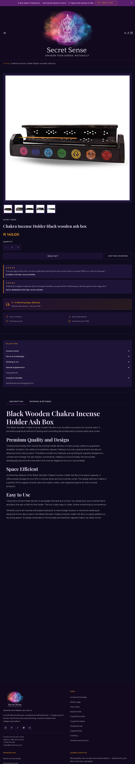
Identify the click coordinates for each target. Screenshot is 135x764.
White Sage (75, 702)
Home (6, 63)
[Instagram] (5, 727)
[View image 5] (51, 209)
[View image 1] (8, 209)
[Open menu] (4, 33)
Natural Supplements (15, 367)
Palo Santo (75, 707)
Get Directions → (106, 3)
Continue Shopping (118, 256)
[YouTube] (29, 727)
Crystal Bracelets (77, 716)
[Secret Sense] (67, 33)
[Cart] (131, 33)
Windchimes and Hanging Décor (20, 383)
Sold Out (53, 256)
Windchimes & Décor (79, 740)
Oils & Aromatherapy (15, 356)
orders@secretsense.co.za (12, 745)
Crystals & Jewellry (14, 378)
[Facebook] (11, 727)
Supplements (76, 731)
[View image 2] (18, 209)
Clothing (74, 735)
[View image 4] (40, 209)
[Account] (128, 33)
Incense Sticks (12, 351)
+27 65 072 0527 (9, 742)
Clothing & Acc (12, 362)
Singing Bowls (12, 373)
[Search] (125, 33)
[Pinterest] (23, 727)
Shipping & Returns (40, 401)
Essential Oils (75, 711)
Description (16, 401)
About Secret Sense (12, 758)
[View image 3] (29, 209)
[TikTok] (17, 727)
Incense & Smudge (78, 697)
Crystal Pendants (77, 721)
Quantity (8, 242)
